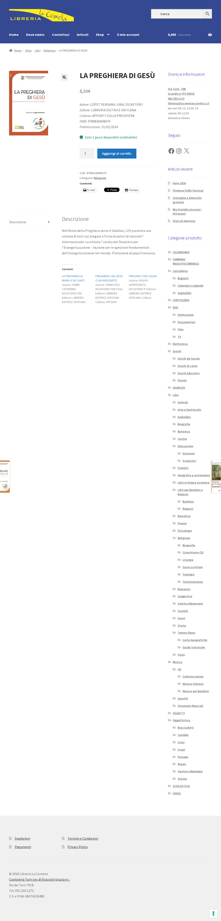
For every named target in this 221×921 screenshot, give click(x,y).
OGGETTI (179, 713)
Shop (100, 34)
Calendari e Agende (190, 286)
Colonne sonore (193, 676)
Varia (181, 655)
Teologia (188, 574)
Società (183, 611)
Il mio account (128, 34)
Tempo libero (186, 633)
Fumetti (183, 468)
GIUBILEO (179, 388)
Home (14, 34)
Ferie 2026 (179, 183)
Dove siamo (35, 34)
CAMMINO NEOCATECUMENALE (186, 261)
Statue (182, 779)
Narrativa (184, 516)
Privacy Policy (78, 847)
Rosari (182, 764)
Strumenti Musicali (190, 706)
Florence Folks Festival (188, 190)
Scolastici (189, 461)
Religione (50, 50)
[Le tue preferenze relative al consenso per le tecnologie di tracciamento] (213, 913)
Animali (183, 402)
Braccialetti (186, 727)
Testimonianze (193, 582)
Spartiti (183, 698)
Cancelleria (180, 271)
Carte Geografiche (195, 640)
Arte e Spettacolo (189, 410)
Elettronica (180, 344)
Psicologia (185, 531)
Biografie (184, 424)
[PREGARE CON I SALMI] (145, 287)
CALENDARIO (181, 252)
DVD (175, 307)
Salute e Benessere (190, 603)
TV (179, 337)
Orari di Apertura (184, 221)
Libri (37, 50)
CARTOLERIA (181, 300)
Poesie (182, 523)
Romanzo (184, 589)
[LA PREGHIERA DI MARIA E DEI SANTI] (78, 289)
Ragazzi (188, 509)
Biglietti (183, 278)
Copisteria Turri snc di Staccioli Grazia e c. (39, 879)
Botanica (184, 431)
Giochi (177, 351)
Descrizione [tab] (17, 222)
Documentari (186, 322)
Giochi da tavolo (189, 358)
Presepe (183, 757)
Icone (181, 749)
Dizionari (189, 453)
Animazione (186, 315)
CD (179, 669)
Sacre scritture (193, 567)
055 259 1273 (176, 99)
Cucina (182, 439)
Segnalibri (184, 293)
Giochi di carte (187, 366)
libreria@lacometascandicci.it (188, 103)
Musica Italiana (193, 684)
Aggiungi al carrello (116, 153)
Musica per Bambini (196, 691)
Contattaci (60, 34)
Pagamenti (23, 847)
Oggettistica (181, 720)
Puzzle (182, 380)
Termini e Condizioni (83, 838)
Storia (182, 625)
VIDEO (177, 793)
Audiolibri (184, 417)
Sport (181, 618)
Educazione (185, 446)
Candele (183, 735)
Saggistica (185, 596)
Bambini (188, 501)
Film (180, 329)
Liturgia (188, 560)
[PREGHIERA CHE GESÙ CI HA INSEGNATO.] (112, 289)
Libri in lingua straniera (193, 482)
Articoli (82, 34)
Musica (177, 662)
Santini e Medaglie (190, 771)
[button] (64, 77)
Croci (181, 742)
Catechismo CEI (193, 552)
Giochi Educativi (189, 373)
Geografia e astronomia (194, 475)
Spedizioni (22, 838)
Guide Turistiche (194, 647)
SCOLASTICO (181, 786)
